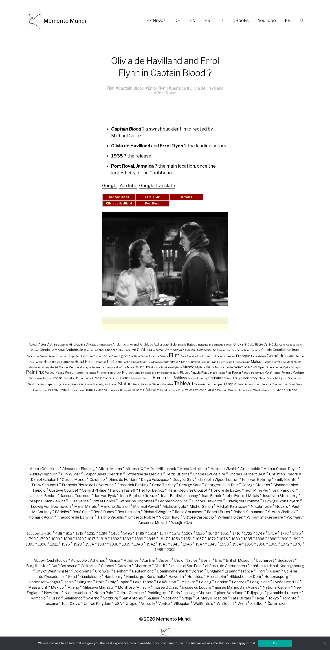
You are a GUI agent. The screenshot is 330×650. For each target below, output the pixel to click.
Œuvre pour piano (284, 390)
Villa (142, 390)
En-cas (144, 356)
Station (113, 384)
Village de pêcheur (167, 390)
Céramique (33, 356)
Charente (142, 566)
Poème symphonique (40, 378)
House (90, 361)
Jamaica (178, 88)
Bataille (182, 344)
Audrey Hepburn (43, 474)
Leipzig (205, 582)
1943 (162, 544)
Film (110, 88)
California (89, 566)
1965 (273, 544)
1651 (225, 533)
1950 (224, 544)
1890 (284, 539)
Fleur (183, 356)
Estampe (154, 356)
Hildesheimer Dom (245, 577)
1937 (102, 544)
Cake (275, 344)
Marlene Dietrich (115, 506)
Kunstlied (194, 362)
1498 (140, 533)
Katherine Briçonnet (136, 501)
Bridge (238, 344)
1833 (127, 539)
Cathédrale (74, 350)
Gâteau (39, 362)
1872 (211, 539)
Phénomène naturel (168, 372)
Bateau (192, 344)
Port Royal (166, 93)
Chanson (89, 350)
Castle (45, 350)
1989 (159, 550)
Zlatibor (257, 603)
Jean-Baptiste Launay (179, 496)
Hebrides (195, 577)
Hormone (67, 362)
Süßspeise (166, 384)
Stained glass (100, 384)
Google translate (157, 185)
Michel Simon (201, 506)
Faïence (164, 356)
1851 (188, 539)
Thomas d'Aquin (40, 517)
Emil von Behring (256, 479)
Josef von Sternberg (280, 496)
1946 (187, 544)
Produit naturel (84, 378)
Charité (161, 566)
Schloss (180, 377)
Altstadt (92, 344)
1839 (139, 539)
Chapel (99, 350)
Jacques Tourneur (76, 496)
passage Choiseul (198, 593)
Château (144, 349)
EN (192, 20)
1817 (91, 539)
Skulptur (33, 384)
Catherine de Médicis (144, 474)
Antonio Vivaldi (224, 469)
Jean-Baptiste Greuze (138, 496)
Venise (164, 603)
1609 (188, 533)
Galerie (262, 356)
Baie (173, 344)
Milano (73, 587)
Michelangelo (174, 506)
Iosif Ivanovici (283, 490)
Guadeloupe (90, 577)
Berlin (206, 560)
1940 (138, 544)
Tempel (217, 384)
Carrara (124, 566)
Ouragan (296, 367)
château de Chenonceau (226, 566)
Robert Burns (218, 512)
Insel (110, 362)
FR (207, 20)
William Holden (230, 517)
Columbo (97, 479)
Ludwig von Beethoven (51, 506)
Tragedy (52, 390)
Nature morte (224, 367)
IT (221, 20)
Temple (230, 384)
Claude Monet (74, 479)
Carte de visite (293, 344)
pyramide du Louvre (284, 593)
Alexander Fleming (78, 469)
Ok (275, 643)
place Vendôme (230, 593)
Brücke (249, 344)
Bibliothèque (216, 344)
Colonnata (83, 571)
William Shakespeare (265, 517)
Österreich (277, 603)
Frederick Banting (133, 485)
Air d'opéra (77, 344)
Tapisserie (199, 384)
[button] (302, 20)
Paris (175, 593)
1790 (31, 539)
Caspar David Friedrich (103, 474)
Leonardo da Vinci (173, 501)
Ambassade (105, 344)
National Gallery (276, 587)
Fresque (243, 356)
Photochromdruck (109, 372)
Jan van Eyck (105, 496)
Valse (135, 390)
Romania (38, 598)
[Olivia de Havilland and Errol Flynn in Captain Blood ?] (165, 259)
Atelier (158, 344)
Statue (125, 383)
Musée (188, 367)
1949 (212, 544)
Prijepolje (255, 593)
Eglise (123, 356)
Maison (257, 361)
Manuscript (293, 362)
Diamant (62, 356)
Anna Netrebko (193, 469)
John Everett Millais (242, 496)
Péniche (113, 378)
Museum (142, 367)
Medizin (74, 367)
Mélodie (210, 367)
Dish (83, 356)
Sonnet (66, 384)
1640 (212, 533)
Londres (239, 582)
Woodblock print (262, 390)
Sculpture (215, 378)
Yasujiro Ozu (181, 523)
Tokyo (273, 598)
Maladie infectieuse (275, 362)
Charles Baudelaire (209, 474)
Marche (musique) (39, 367)
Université (125, 390)
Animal (134, 344)
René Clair (81, 512)
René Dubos (104, 512)
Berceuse (203, 344)
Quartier (124, 378)
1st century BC (39, 533)
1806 (68, 539)
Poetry (246, 372)
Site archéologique (277, 378)
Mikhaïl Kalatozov (231, 506)
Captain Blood (131, 88)
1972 (285, 544)
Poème (298, 372)
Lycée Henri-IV (286, 582)
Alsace (114, 560)
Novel (252, 367)
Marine (63, 367)
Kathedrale (170, 362)
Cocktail (190, 350)
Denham (121, 571)
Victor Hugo (169, 517)
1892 (296, 539)
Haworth (176, 577)
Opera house (274, 367)
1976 (297, 544)
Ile (104, 362)
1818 (103, 539)
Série (155, 384)
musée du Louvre (196, 587)
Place (205, 372)
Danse (43, 356)
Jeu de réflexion (139, 362)
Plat (228, 372)
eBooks (241, 20)
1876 (223, 539)
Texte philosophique (248, 384)
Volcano (201, 390)
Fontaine (191, 356)
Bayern (164, 560)
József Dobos (103, 501)
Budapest (286, 560)
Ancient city (120, 344)
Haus (47, 362)
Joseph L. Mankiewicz (46, 501)
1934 (89, 544)
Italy (112, 582)
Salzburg (110, 598)
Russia (54, 598)
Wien (242, 603)
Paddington (157, 593)
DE (177, 20)
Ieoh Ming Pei (256, 490)
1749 (260, 533)
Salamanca (73, 598)
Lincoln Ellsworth (207, 501)
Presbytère (69, 378)
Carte (282, 344)
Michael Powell (146, 506)
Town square (39, 390)
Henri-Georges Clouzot (187, 490)
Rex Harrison (129, 512)
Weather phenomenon (240, 390)
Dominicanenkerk (172, 571)
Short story (249, 378)
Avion (166, 344)
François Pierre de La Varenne (88, 485)
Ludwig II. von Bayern (281, 501)
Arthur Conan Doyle (281, 469)
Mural (130, 367)
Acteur (33, 344)
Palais (59, 372)
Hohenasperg (276, 577)
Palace (50, 372)
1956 (249, 544)
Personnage (74, 372)
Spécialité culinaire (81, 384)
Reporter (147, 378)
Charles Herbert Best (247, 474)
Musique (155, 367)
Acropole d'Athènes (88, 560)
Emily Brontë (286, 479)
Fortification (205, 356)
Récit (169, 378)
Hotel (79, 361)
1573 (176, 533)
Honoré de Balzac (226, 490)
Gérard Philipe (94, 490)
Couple (266, 350)
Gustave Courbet (63, 490)
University (113, 390)
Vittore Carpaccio (198, 517)
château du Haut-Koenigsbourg (277, 566)
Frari (261, 571)
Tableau (183, 383)
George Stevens (256, 485)
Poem (236, 372)
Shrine (262, 378)
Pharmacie (90, 372)
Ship (237, 378)
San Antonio (132, 598)
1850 (176, 539)
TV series (100, 390)
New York (52, 593)
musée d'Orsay (166, 587)
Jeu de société (155, 362)
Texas (260, 598)
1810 (80, 539)
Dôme (107, 356)
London (221, 582)
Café (267, 344)
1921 (54, 544)
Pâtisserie (101, 378)
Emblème (134, 356)
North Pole (103, 593)
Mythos (200, 367)
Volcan (189, 390)
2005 (171, 550)
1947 (200, 544)
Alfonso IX (134, 469)
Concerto (255, 350)
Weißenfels (203, 603)
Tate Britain (241, 598)
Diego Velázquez (155, 479)
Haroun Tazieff (122, 490)
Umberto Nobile (141, 517)
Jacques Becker (43, 496)
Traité (63, 390)
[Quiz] (35, 20)
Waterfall (222, 390)
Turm (89, 390)
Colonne (221, 350)
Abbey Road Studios (50, 560)
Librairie (205, 362)
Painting (35, 372)
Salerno (92, 598)
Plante (221, 372)
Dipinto (74, 356)
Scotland (170, 598)
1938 (114, 544)
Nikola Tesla (261, 506)
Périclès (62, 512)
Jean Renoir (211, 496)
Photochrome (131, 372)
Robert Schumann (248, 512)
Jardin (126, 362)
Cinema (158, 350)
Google (109, 185)
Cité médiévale (174, 350)
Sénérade (146, 384)
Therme (276, 384)
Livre (213, 362)
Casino (35, 350)
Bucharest (265, 560)
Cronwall (102, 571)
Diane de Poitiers (122, 479)
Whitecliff (225, 603)
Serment (229, 378)
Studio (136, 384)
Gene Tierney (164, 485)
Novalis (281, 506)
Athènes (131, 560)
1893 (30, 544)
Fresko (230, 356)
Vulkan (211, 390)
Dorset (198, 571)
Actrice (64, 344)
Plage (213, 372)
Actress (53, 344)
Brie (218, 560)
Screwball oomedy (197, 378)
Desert (52, 356)
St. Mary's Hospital (211, 598)
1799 (43, 539)
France (247, 571)
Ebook (114, 356)
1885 (248, 539)
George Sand (190, 485)
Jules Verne (79, 501)
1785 (296, 533)
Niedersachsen (77, 593)
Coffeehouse (206, 350)
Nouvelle (240, 367)
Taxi (208, 384)
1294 (103, 533)
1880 (235, 539)
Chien (121, 350)
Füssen (274, 571)
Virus (181, 390)
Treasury (72, 390)
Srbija (187, 598)
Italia (100, 582)
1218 (80, 533)
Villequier (182, 603)
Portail (277, 372)
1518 (152, 533)
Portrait (287, 372)
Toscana (51, 603)
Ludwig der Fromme (243, 501)
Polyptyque (257, 372)
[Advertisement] (165, 428)
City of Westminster (53, 571)
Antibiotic (146, 344)
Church (131, 350)
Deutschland (143, 571)
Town (299, 384)
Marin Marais (85, 506)
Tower (292, 384)
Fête (254, 356)
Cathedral (58, 350)
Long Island (260, 582)
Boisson (228, 344)
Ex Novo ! (155, 20)
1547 (164, 533)
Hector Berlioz (151, 490)
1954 (236, 544)
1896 (42, 544)
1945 (175, 544)
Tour (285, 384)
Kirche (183, 362)
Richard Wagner (157, 512)
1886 (260, 539)
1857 (199, 539)
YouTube (267, 20)
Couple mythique (286, 350)
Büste (259, 344)
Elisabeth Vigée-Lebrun (218, 479)
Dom (89, 356)
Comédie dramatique (238, 350)
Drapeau (98, 356)
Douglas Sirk (183, 479)
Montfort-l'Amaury (134, 587)
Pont (268, 372)
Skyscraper (46, 384)
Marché (54, 367)
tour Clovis (71, 603)
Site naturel (294, 378)
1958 (261, 544)
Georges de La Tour (221, 485)
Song (57, 384)
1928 (77, 544)
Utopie (131, 603)
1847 (163, 539)
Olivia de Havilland (206, 88)
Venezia (148, 603)
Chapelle (111, 350)
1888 (272, 539)
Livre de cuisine (241, 362)
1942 (150, 544)
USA (118, 603)
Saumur (153, 598)
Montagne (85, 367)
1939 (126, 544)
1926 (66, 544)
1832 (115, 539)
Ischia (69, 582)
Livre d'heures (224, 362)
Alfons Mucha (110, 469)
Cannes (107, 566)
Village (151, 390)
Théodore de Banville (75, 517)
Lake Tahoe (143, 582)
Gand (72, 577)
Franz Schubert (45, 485)
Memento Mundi (65, 21)
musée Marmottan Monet (237, 587)
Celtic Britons (177, 474)
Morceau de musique (103, 367)
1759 (272, 533)
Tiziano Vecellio (110, 517)
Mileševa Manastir (98, 587)
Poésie (58, 378)
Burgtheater (37, 566)
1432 (115, 533)
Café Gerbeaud (64, 566)
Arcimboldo (250, 469)
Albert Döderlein (44, 469)
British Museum (239, 560)
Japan (124, 582)
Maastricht (37, 587)
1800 (55, 539)
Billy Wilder (70, 474)
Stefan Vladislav (281, 512)
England (214, 571)
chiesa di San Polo (186, 566)
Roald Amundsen (189, 512)
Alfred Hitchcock (161, 469)
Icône (99, 362)
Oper (261, 367)
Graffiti (290, 356)
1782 (284, 533)
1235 (91, 533)
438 (58, 533)
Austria (148, 560)
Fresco (220, 356)
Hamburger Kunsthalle (145, 577)
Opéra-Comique (130, 593)
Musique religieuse (171, 367)
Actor (42, 344)
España (231, 571)
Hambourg (113, 577)
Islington (84, 582)
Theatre (265, 384)
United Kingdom (97, 603)
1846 (151, 539)
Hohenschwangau (44, 582)
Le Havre (187, 582)
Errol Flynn (158, 88)
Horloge (56, 362)
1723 (248, 533)
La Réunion (166, 582)
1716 (236, 533)
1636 (200, 533)
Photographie (148, 372)
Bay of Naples (186, 560)
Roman (159, 377)
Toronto (289, 598)
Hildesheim (216, 577)
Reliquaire (136, 378)
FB (288, 20)
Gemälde (275, 355)
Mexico (57, 587)
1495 (127, 533)
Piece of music (190, 372)
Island (119, 362)
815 (69, 533)
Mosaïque (121, 367)
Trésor (81, 390)
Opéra (286, 367)
